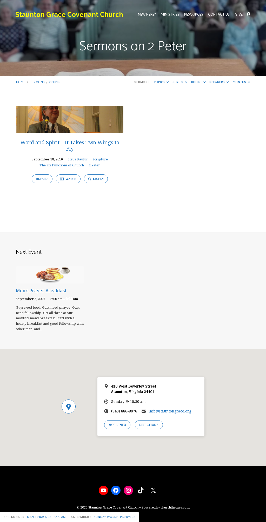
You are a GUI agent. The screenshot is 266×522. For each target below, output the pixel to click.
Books (196, 82)
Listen (98, 179)
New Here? (147, 14)
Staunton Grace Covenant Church (69, 14)
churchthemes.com (175, 507)
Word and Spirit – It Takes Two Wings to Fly (69, 145)
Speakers (217, 82)
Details (42, 179)
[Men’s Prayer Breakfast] (50, 280)
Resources (193, 14)
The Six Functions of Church (61, 165)
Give (239, 14)
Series (178, 82)
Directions (148, 425)
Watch (70, 179)
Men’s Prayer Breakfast (41, 290)
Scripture (100, 159)
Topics (159, 82)
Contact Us (219, 14)
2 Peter (55, 82)
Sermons (37, 82)
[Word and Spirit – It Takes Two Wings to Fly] (69, 129)
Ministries (170, 14)
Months (239, 82)
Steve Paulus (78, 159)
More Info (117, 425)
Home (20, 82)
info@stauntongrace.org (170, 411)
